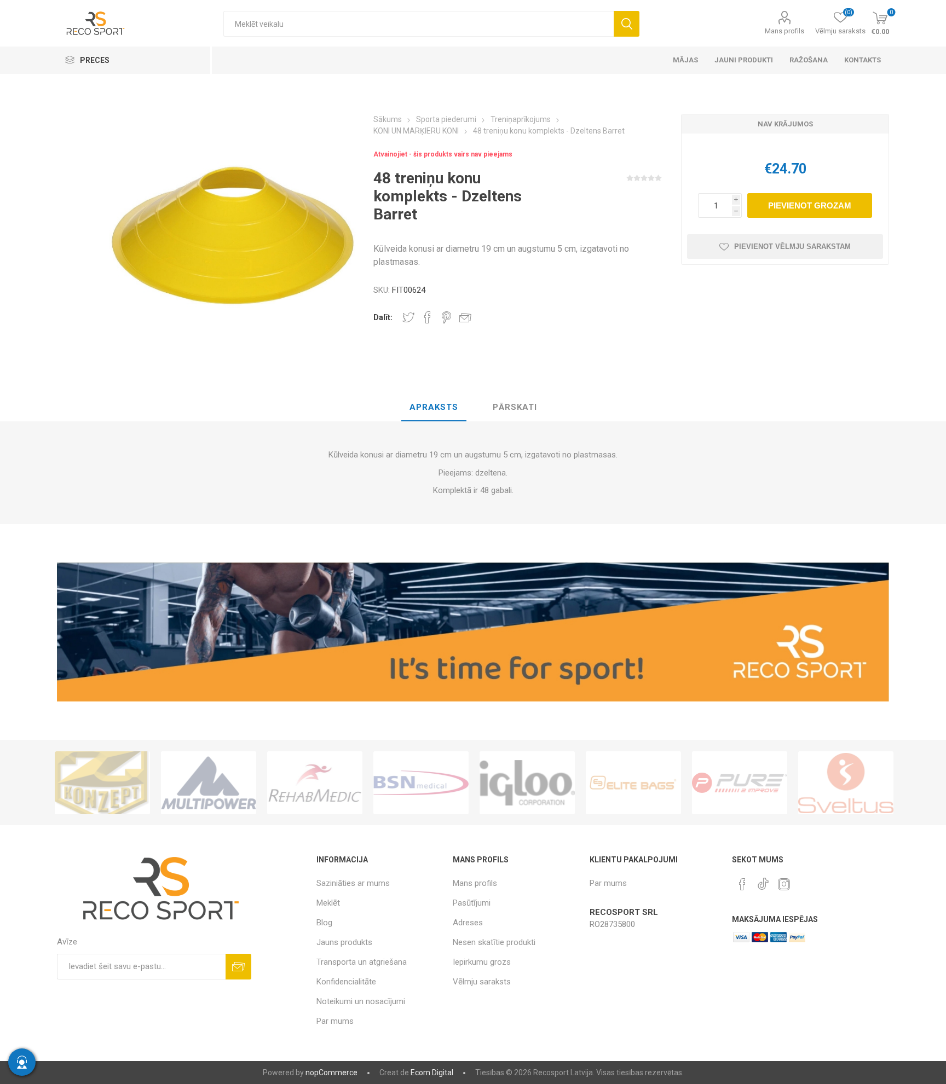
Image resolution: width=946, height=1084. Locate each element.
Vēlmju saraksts (482, 982)
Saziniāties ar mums (353, 883)
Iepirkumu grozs (482, 962)
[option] (102, 782)
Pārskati (515, 407)
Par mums (335, 1021)
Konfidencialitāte (346, 982)
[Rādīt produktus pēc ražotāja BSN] (314, 782)
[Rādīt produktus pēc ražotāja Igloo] (421, 782)
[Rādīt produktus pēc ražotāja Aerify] (845, 782)
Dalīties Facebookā (428, 317)
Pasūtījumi (472, 903)
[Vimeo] (763, 881)
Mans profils (784, 31)
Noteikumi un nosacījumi (360, 1001)
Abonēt (238, 966)
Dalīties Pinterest (446, 317)
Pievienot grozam (809, 205)
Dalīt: (383, 317)
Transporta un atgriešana (361, 962)
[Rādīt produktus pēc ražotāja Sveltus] (739, 782)
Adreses (468, 923)
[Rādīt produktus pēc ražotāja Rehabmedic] (208, 782)
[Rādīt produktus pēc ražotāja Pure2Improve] (633, 782)
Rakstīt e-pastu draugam (465, 317)
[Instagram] (784, 884)
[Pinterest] (742, 884)
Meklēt (626, 24)
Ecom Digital (432, 1072)
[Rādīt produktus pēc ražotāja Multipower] (102, 782)
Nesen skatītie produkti (494, 942)
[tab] (433, 407)
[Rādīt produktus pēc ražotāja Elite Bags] (527, 782)
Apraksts (433, 407)
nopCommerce (331, 1072)
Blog (324, 923)
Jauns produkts (344, 942)
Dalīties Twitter (408, 317)
